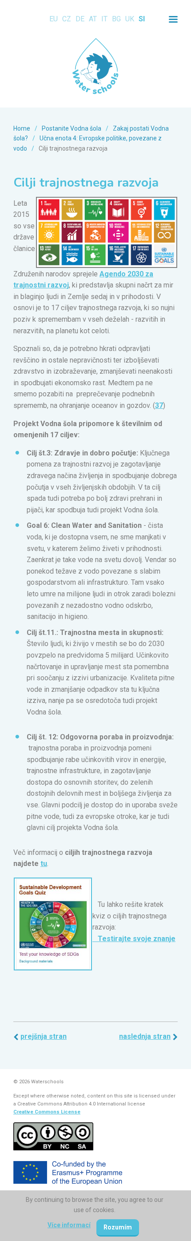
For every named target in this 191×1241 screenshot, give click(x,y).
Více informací (69, 1225)
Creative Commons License (46, 1112)
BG (116, 19)
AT (93, 19)
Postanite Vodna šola (71, 128)
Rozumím (117, 1227)
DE (80, 19)
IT (104, 19)
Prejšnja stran (43, 1036)
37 (159, 405)
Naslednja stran (145, 1036)
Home (21, 128)
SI (142, 19)
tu (43, 863)
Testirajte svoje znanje (133, 938)
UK (129, 19)
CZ (66, 19)
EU (53, 19)
